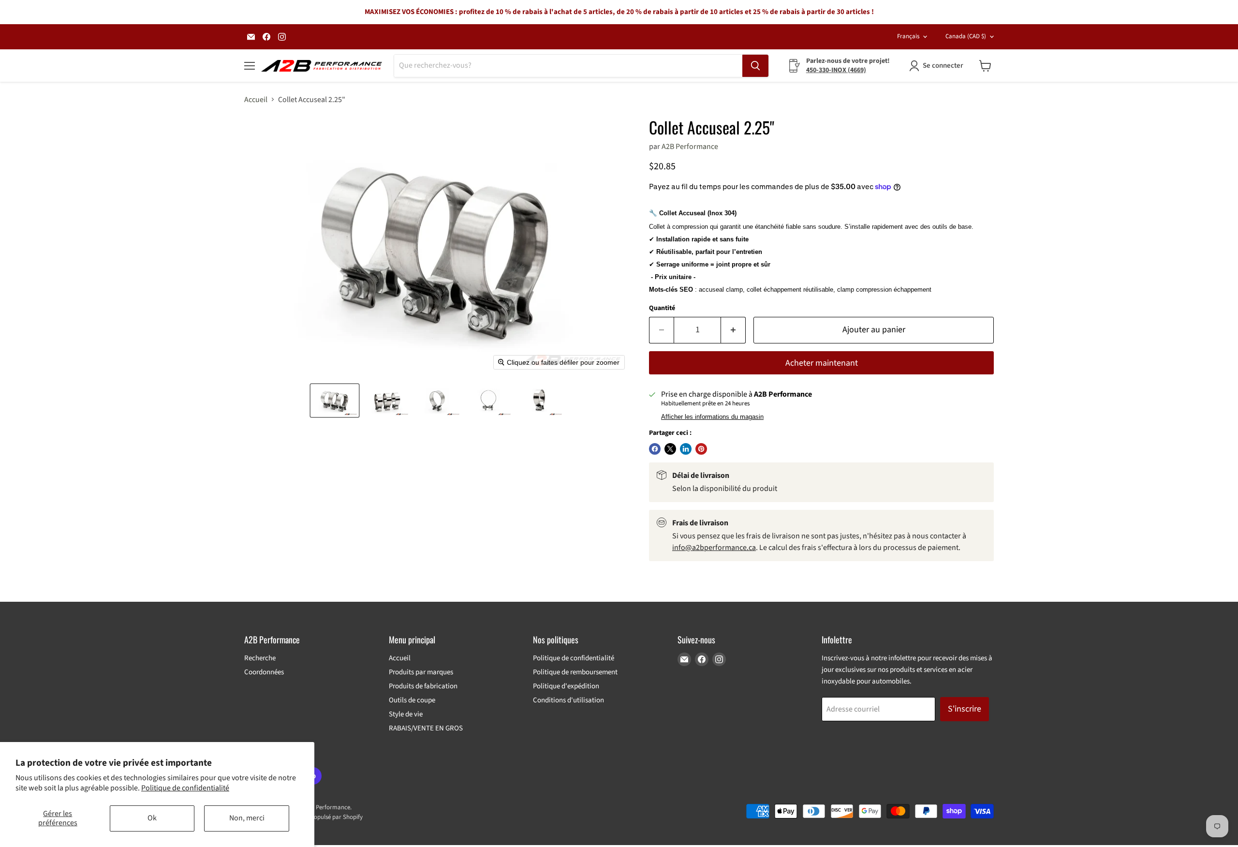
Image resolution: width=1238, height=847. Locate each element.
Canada (965, 36)
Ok (152, 818)
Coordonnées (264, 672)
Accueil (255, 99)
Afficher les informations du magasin (712, 417)
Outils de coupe (412, 700)
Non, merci (247, 818)
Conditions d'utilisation (568, 700)
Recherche (260, 658)
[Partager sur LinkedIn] (686, 449)
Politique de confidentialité (185, 788)
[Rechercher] (755, 66)
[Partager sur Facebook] (655, 449)
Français (908, 36)
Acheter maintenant (821, 363)
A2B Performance (690, 146)
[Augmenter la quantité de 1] (733, 330)
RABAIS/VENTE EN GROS (426, 728)
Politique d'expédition (566, 686)
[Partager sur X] (670, 449)
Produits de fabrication (423, 686)
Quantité (662, 308)
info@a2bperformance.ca (714, 547)
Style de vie (406, 714)
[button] (334, 400)
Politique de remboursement (575, 672)
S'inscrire (964, 709)
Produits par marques (421, 672)
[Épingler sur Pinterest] (701, 449)
